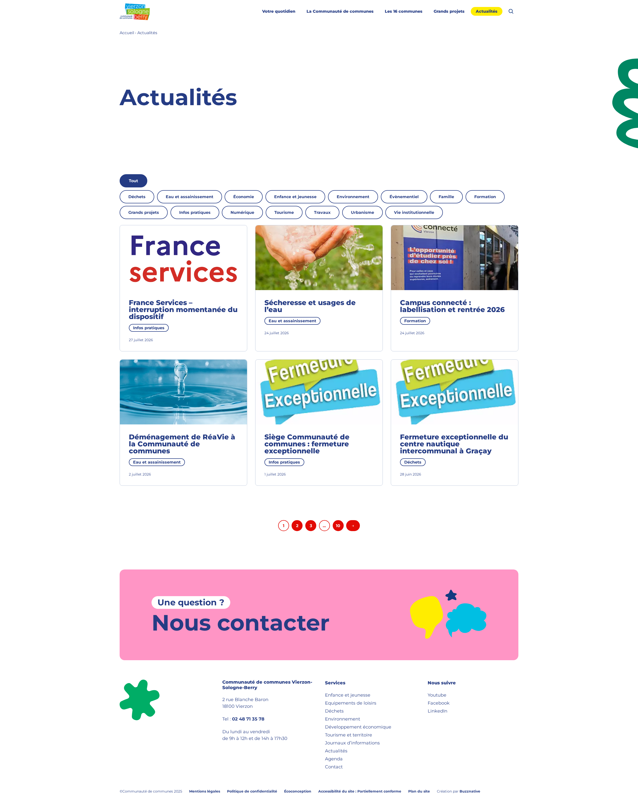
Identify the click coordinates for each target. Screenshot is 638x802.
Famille (446, 196)
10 (338, 525)
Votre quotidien (278, 11)
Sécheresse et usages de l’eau (310, 306)
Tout (133, 180)
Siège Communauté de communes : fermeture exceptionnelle (306, 443)
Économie (243, 196)
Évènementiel (404, 196)
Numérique (242, 212)
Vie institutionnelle (414, 212)
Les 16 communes (403, 11)
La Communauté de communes (340, 11)
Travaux (322, 212)
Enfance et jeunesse (295, 196)
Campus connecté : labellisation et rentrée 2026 (452, 306)
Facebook (439, 703)
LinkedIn (437, 711)
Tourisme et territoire (348, 735)
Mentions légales (204, 791)
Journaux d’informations (352, 743)
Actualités (486, 11)
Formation (485, 196)
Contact (334, 767)
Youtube (437, 695)
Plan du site (419, 791)
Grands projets (449, 11)
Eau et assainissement (189, 196)
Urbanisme (362, 212)
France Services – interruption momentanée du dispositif (183, 309)
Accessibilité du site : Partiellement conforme (359, 791)
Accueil (127, 32)
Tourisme (284, 212)
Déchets (137, 196)
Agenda (334, 759)
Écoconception (297, 791)
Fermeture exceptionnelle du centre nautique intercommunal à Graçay (454, 443)
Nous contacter (240, 622)
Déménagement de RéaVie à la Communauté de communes (182, 443)
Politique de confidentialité (252, 791)
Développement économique (358, 727)
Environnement (353, 196)
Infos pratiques (195, 212)
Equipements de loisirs (350, 703)
